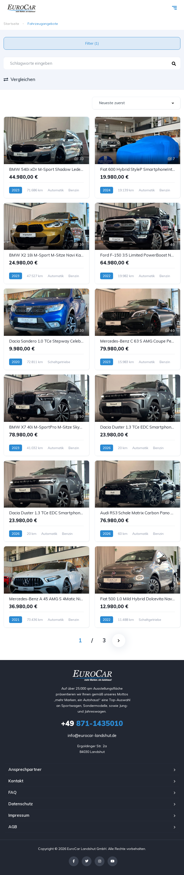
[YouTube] (112, 861)
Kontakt (15, 780)
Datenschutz (20, 803)
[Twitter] (87, 861)
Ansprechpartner (25, 769)
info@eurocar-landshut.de (92, 735)
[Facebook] (74, 861)
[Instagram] (99, 861)
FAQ (12, 792)
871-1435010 (92, 723)
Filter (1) (92, 43)
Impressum (18, 815)
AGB (12, 826)
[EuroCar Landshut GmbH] (21, 8)
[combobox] (136, 103)
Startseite (11, 23)
